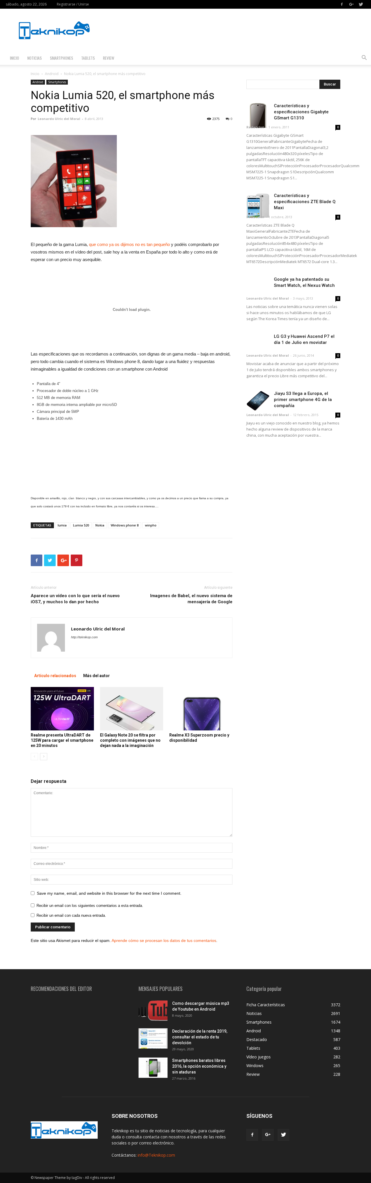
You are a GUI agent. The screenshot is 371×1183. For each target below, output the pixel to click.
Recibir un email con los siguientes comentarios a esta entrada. (90, 905)
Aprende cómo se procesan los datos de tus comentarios (164, 940)
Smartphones (61, 58)
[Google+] (351, 4)
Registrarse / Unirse (73, 4)
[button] (364, 58)
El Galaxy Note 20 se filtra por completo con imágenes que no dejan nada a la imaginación (130, 740)
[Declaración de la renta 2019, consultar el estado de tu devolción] (153, 1038)
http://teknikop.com (84, 637)
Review (108, 58)
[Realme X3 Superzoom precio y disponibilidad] (200, 708)
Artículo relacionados (55, 675)
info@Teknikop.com (156, 1155)
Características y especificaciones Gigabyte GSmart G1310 (301, 112)
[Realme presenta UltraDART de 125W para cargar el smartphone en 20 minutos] (62, 708)
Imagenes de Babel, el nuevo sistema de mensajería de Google (191, 598)
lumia (62, 525)
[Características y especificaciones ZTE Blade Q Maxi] (258, 205)
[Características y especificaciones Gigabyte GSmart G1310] (258, 115)
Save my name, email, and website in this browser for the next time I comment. (109, 893)
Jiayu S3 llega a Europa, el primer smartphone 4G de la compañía (303, 399)
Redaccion (255, 127)
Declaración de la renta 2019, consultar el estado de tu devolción (199, 1037)
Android (52, 73)
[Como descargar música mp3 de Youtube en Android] (153, 1010)
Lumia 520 (81, 525)
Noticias (34, 58)
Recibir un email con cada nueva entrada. (71, 915)
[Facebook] (341, 4)
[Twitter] (361, 4)
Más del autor (96, 675)
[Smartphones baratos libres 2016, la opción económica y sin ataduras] (153, 1068)
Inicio (14, 58)
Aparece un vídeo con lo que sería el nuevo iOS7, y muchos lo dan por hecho (75, 598)
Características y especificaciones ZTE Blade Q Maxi (305, 201)
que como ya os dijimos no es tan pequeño (129, 244)
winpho (151, 525)
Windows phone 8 (125, 525)
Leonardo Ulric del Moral (59, 118)
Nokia (99, 525)
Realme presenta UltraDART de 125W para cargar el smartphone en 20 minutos (62, 740)
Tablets (88, 58)
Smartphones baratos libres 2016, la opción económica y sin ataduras (199, 1066)
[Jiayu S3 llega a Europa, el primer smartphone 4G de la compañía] (258, 401)
